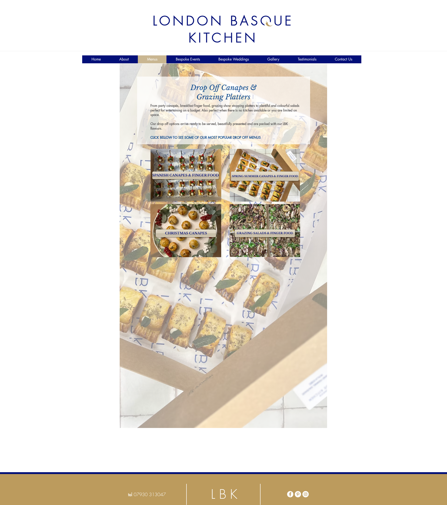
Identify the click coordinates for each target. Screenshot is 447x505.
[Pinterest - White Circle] (298, 494)
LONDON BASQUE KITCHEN (223, 29)
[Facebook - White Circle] (290, 494)
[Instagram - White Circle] (305, 494)
